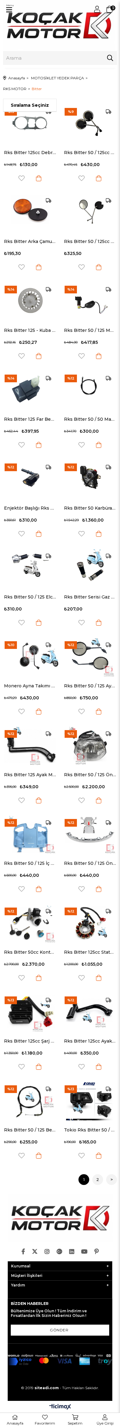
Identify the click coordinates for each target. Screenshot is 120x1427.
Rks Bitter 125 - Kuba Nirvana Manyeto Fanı (30, 330)
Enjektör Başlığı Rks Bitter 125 (30, 508)
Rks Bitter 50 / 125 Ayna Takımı (90, 686)
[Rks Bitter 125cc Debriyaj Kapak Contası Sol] (30, 124)
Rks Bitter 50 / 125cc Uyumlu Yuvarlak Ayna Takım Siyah (90, 241)
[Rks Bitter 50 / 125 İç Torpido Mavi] (30, 835)
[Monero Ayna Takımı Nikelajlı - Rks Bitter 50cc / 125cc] (30, 657)
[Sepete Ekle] (39, 178)
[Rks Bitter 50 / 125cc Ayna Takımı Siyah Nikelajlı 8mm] (90, 124)
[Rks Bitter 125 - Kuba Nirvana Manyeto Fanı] (30, 302)
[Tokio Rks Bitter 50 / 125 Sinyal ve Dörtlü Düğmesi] (90, 1101)
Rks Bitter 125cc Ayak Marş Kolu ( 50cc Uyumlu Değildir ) (90, 1041)
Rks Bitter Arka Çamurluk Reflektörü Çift (30, 241)
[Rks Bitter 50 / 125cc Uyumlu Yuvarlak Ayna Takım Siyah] (90, 213)
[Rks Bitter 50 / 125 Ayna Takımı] (90, 657)
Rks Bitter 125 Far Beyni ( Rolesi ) (30, 419)
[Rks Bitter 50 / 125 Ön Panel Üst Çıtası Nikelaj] (90, 835)
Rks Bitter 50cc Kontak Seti (30, 952)
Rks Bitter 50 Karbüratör (90, 508)
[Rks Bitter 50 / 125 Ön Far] (90, 746)
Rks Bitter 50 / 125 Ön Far (90, 774)
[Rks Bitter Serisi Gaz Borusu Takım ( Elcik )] (90, 568)
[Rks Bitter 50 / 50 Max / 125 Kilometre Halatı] (90, 391)
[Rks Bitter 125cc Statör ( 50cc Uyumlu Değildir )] (90, 923)
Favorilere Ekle (21, 178)
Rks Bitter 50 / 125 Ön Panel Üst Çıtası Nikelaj (90, 863)
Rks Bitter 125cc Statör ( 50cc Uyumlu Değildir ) (90, 952)
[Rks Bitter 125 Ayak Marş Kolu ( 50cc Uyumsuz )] (30, 746)
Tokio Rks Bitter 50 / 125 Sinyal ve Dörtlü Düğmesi (90, 1130)
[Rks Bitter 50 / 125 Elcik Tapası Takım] (30, 568)
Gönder (59, 1330)
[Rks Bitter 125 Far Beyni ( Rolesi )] (30, 391)
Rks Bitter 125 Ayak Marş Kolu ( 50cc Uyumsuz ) (30, 774)
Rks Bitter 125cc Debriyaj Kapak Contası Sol (30, 152)
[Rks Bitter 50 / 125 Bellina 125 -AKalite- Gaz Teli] (30, 1101)
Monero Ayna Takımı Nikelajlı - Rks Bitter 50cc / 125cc (30, 686)
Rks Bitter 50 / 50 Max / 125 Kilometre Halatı (90, 419)
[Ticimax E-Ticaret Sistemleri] (60, 1407)
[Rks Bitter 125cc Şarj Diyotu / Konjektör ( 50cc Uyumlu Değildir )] (30, 1012)
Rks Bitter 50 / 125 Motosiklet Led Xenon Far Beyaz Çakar (90, 330)
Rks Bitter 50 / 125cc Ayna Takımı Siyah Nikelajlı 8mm (90, 152)
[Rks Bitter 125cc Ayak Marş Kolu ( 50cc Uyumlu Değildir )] (90, 1012)
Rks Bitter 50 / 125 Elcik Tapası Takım (30, 597)
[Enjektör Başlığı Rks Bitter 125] (30, 479)
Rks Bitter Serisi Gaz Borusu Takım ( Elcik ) (90, 597)
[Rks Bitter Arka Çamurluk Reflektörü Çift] (30, 213)
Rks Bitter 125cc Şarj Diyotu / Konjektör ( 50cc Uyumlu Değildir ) (30, 1041)
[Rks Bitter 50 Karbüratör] (90, 479)
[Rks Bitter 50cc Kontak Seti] (30, 923)
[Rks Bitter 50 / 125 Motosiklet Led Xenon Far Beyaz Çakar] (90, 302)
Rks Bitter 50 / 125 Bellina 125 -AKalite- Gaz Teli (30, 1130)
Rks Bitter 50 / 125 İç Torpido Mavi (30, 863)
